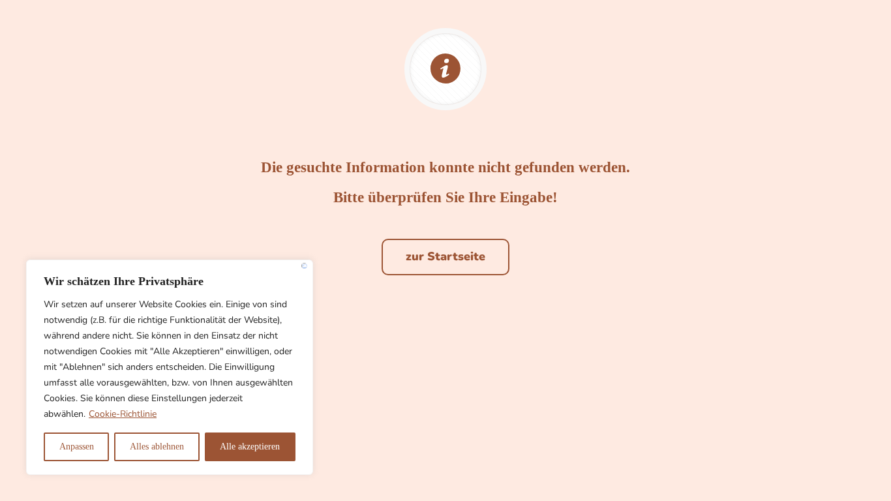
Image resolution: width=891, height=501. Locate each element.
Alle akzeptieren (250, 446)
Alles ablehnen (157, 446)
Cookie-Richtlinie (123, 414)
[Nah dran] (304, 266)
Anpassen (76, 446)
